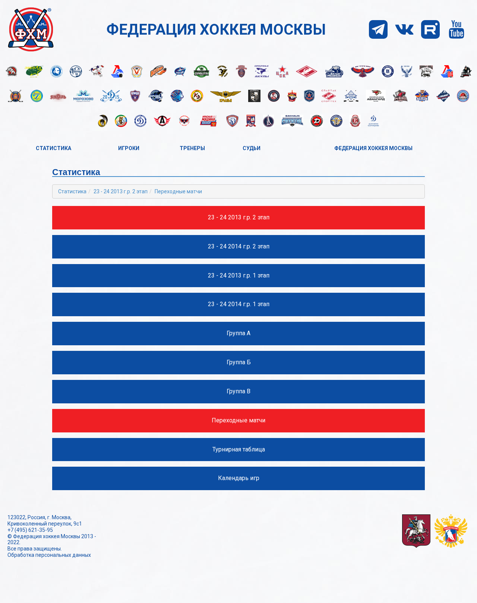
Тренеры (192, 148)
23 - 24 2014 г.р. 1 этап (238, 304)
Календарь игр (238, 478)
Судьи (251, 148)
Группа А (238, 333)
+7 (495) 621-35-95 (30, 530)
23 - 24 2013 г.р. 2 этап (121, 191)
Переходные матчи (178, 191)
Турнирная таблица (238, 449)
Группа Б (239, 362)
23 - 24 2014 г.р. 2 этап (238, 246)
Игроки (128, 148)
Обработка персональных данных (49, 555)
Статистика (53, 148)
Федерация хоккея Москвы (373, 148)
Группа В (238, 391)
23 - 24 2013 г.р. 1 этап (238, 275)
